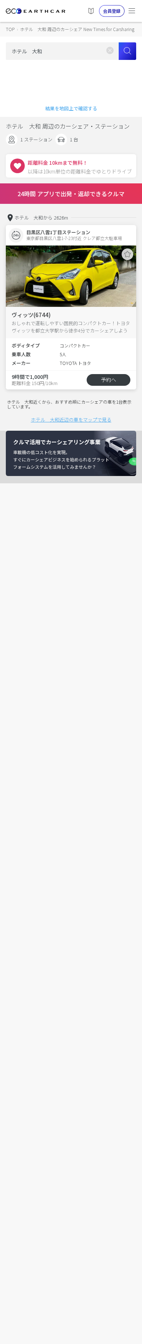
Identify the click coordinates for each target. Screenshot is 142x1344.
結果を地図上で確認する (71, 108)
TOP (10, 29)
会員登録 (112, 11)
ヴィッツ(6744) (31, 315)
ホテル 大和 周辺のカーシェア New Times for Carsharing (77, 29)
